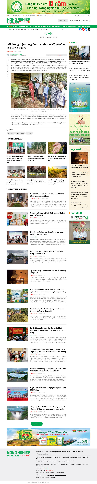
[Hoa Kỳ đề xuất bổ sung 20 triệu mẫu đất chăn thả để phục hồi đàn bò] (36, 172)
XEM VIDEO (85, 20)
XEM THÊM (36, 423)
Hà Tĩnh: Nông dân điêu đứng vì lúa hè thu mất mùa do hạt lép (57, 158)
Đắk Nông (10, 133)
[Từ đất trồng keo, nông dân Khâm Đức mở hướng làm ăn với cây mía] (36, 148)
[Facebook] (80, 29)
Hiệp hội (42, 37)
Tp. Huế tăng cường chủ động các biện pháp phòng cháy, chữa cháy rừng (79, 174)
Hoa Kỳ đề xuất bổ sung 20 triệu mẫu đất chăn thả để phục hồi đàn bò (36, 182)
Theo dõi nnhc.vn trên (52, 55)
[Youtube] (83, 29)
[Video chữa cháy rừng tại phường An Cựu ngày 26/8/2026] (79, 53)
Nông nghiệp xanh (23, 26)
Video (74, 42)
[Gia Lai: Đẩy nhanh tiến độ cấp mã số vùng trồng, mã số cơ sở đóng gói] (17, 315)
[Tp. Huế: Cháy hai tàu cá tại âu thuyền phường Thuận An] (17, 277)
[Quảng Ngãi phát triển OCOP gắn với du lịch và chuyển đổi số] (17, 219)
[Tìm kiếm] (89, 16)
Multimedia (87, 26)
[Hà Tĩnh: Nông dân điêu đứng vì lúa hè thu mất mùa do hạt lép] (57, 148)
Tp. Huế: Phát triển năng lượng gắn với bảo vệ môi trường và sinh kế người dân (79, 205)
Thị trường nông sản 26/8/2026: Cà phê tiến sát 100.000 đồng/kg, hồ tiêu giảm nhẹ (79, 77)
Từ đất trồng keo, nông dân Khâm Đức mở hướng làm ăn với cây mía (35, 158)
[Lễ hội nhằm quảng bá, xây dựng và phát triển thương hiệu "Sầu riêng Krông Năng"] (17, 375)
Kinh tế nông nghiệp (57, 26)
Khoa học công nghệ (34, 26)
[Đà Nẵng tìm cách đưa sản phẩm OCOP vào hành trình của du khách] (17, 200)
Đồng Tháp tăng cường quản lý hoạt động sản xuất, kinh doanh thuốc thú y (30, 29)
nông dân (29, 133)
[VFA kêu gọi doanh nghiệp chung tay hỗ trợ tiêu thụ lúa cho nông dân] (57, 172)
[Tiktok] (89, 29)
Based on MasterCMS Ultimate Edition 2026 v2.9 (38, 482)
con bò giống (20, 133)
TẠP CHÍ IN (76, 213)
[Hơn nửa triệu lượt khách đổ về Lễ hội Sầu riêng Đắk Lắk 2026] (17, 257)
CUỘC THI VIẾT (62, 20)
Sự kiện (10, 26)
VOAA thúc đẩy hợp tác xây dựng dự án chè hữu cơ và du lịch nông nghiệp (15, 182)
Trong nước (48, 37)
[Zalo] (86, 29)
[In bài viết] (8, 77)
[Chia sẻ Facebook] (8, 71)
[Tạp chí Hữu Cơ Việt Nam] (18, 23)
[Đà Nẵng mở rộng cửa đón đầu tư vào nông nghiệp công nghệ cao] (17, 238)
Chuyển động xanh (35, 198)
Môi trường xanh (68, 26)
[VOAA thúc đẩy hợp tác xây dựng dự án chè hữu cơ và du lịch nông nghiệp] (16, 172)
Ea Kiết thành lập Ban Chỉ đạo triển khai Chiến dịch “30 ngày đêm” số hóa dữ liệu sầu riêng (47, 330)
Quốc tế (55, 37)
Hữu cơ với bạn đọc (78, 26)
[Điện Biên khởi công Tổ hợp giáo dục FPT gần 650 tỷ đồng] (17, 394)
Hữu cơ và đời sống (46, 26)
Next (63, 29)
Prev (62, 29)
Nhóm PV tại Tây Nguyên (16, 54)
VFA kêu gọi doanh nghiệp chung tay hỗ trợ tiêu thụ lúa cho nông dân (56, 182)
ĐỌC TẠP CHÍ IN (74, 20)
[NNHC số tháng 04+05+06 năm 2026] (79, 244)
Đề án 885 (15, 26)
